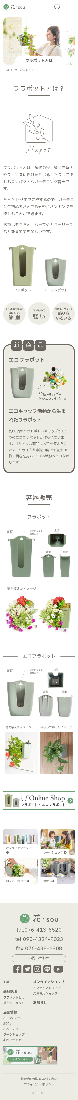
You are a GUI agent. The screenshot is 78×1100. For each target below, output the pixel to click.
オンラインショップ (46, 988)
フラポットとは (13, 997)
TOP (7, 982)
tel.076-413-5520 (39, 930)
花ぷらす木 (10, 1029)
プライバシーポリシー (39, 1084)
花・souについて (15, 1018)
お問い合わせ (12, 1040)
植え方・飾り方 (13, 1003)
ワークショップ (13, 1034)
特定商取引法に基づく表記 (39, 1079)
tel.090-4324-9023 (39, 939)
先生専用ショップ (45, 993)
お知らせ (40, 1002)
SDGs (7, 1024)
